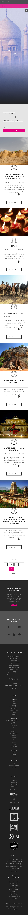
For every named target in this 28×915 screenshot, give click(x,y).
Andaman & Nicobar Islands (14, 720)
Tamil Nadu (14, 746)
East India (14, 718)
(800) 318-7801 (5, 2)
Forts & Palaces (14, 658)
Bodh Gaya (14, 724)
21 (16, 564)
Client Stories (9, 113)
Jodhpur (14, 705)
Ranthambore (14, 710)
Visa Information (14, 884)
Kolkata (14, 727)
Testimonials (14, 871)
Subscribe (14, 604)
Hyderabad (14, 741)
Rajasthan (14, 709)
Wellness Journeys (14, 667)
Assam (14, 722)
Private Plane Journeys (14, 656)
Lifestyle (19, 120)
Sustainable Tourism (14, 887)
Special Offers (14, 885)
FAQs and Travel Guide (14, 882)
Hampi (14, 739)
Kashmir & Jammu (14, 707)
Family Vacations (14, 665)
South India (14, 732)
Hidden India (8, 120)
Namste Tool (14, 898)
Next (14, 573)
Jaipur (14, 703)
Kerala (14, 743)
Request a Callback (14, 889)
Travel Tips (7, 124)
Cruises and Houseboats (14, 675)
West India (14, 750)
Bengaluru (14, 735)
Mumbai (14, 756)
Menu (3, 6)
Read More (14, 202)
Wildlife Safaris (14, 660)
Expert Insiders (9, 117)
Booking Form (14, 893)
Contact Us (14, 891)
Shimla (14, 712)
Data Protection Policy (14, 896)
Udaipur (14, 714)
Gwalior (14, 764)
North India (14, 699)
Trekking (14, 671)
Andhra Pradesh (14, 733)
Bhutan (14, 687)
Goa (14, 752)
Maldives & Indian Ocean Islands (14, 685)
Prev (14, 559)
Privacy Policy (14, 895)
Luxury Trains (14, 669)
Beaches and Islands (14, 673)
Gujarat (14, 754)
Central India (14, 760)
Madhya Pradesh (14, 765)
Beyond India (14, 790)
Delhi (14, 701)
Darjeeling (14, 726)
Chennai (14, 737)
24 (16, 569)
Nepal (14, 689)
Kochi (14, 744)
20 (11, 564)
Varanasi (14, 767)
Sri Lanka (14, 683)
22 (21, 564)
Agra (14, 762)
